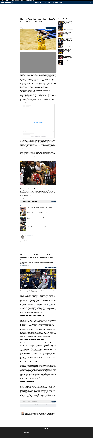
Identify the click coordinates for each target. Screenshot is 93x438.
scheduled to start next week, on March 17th (40, 293)
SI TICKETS (12, 0)
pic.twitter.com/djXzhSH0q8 (45, 90)
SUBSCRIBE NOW (31, 0)
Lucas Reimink (22, 265)
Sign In (91, 2)
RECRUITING (55, 2)
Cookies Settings (26, 432)
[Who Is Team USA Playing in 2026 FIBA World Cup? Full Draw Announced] (65, 57)
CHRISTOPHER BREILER (29, 235)
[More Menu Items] (63, 2)
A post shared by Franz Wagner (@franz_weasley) (38, 136)
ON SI (4, 0)
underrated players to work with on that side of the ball (40, 305)
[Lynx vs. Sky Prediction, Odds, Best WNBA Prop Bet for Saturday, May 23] (65, 45)
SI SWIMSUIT (8, 0)
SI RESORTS (17, 0)
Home (21, 423)
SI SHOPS (21, 0)
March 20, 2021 (33, 91)
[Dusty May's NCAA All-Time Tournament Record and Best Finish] (65, 23)
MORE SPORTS (49, 2)
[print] (26, 241)
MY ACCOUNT (25, 0)
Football (24, 423)
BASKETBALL (43, 2)
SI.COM (2, 0)
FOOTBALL (37, 2)
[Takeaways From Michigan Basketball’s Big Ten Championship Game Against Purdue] (65, 28)
